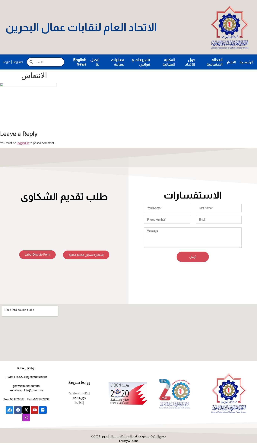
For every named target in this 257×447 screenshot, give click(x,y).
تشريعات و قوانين (141, 62)
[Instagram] (26, 417)
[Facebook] (18, 410)
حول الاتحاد (190, 62)
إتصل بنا (94, 62)
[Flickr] (43, 410)
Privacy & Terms (128, 440)
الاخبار (231, 62)
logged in (23, 143)
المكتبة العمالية (169, 62)
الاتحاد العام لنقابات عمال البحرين (81, 27)
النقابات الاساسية (79, 393)
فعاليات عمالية (117, 62)
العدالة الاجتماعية (215, 62)
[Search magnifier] (31, 62)
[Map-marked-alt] (9, 410)
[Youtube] (34, 410)
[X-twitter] (26, 410)
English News (79, 62)
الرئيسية (246, 62)
